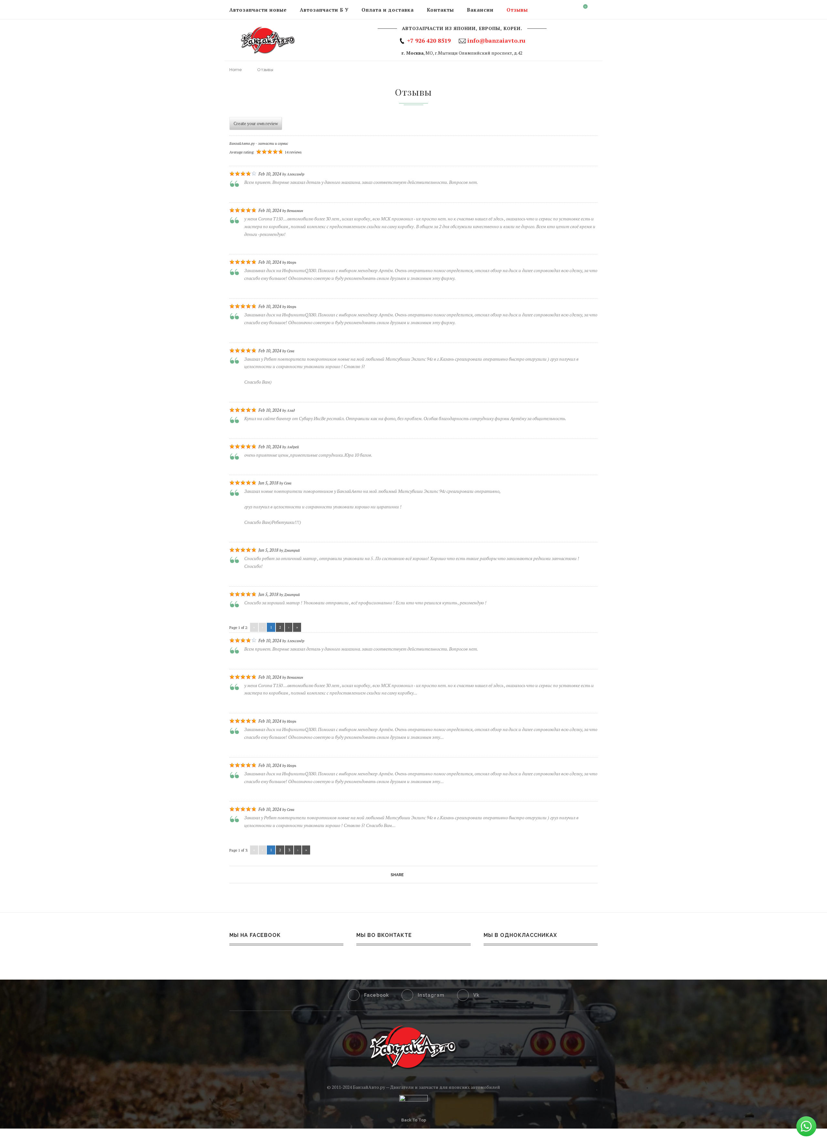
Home (235, 69)
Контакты (440, 9)
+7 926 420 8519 (429, 40)
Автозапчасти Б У (324, 9)
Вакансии (480, 9)
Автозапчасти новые (258, 9)
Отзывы (517, 9)
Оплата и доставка (387, 9)
